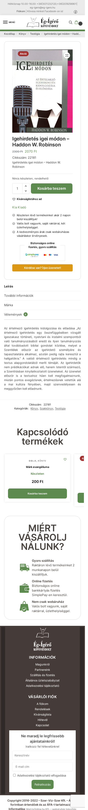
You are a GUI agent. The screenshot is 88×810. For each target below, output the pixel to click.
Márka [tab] (8, 305)
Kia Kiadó (19, 207)
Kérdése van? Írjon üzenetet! (42, 267)
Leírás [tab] (8, 286)
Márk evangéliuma (37, 467)
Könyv (22, 33)
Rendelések (42, 709)
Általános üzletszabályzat (42, 680)
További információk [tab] (18, 296)
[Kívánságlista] (65, 459)
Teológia (35, 33)
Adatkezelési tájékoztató (42, 685)
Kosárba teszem (51, 188)
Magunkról (42, 664)
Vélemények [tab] (15, 314)
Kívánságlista (42, 714)
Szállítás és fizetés (42, 675)
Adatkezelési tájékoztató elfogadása (41, 775)
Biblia (32, 461)
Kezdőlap (9, 33)
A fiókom (42, 703)
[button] (77, 22)
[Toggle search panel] (71, 22)
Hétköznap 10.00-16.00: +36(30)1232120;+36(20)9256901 (42, 3)
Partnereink (42, 669)
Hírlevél (42, 720)
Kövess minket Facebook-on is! (45, 11)
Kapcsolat (42, 725)
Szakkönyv (46, 408)
